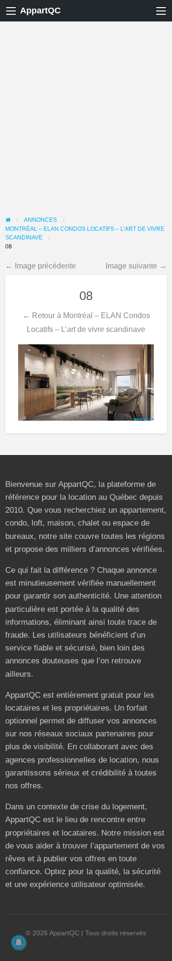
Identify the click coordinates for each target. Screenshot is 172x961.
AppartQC (40, 10)
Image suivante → (136, 265)
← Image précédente (40, 265)
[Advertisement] (86, 112)
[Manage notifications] (18, 942)
